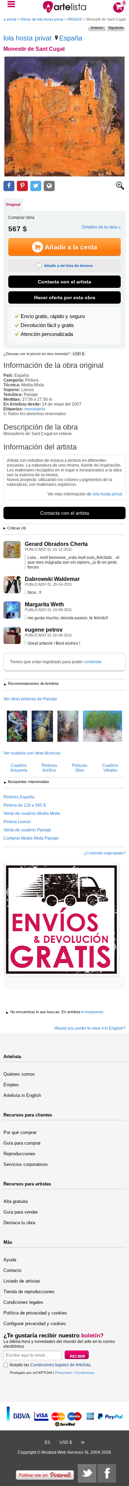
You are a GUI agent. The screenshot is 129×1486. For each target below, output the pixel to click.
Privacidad (63, 1372)
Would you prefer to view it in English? (90, 1028)
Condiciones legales (23, 1302)
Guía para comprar (22, 1143)
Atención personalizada (47, 334)
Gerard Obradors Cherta (56, 544)
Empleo (11, 1084)
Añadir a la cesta (71, 247)
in (83, 1442)
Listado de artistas (21, 1281)
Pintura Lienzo (17, 821)
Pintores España (18, 797)
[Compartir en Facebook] (8, 186)
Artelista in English (22, 1095)
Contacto (12, 1270)
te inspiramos (92, 1012)
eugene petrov (44, 630)
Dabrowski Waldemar (52, 579)
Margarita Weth (44, 604)
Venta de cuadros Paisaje (27, 830)
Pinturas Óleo (79, 768)
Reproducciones (19, 1153)
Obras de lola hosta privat (41, 19)
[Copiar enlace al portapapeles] (49, 186)
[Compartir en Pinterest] (22, 186)
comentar (92, 661)
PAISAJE (74, 19)
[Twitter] (87, 1473)
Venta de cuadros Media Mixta (31, 813)
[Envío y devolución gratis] (61, 920)
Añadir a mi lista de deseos (68, 266)
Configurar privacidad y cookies (34, 1323)
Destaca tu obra (19, 1222)
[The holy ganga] (68, 727)
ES (47, 1442)
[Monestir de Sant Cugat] (64, 116)
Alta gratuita (15, 1201)
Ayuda (9, 1259)
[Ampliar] (120, 188)
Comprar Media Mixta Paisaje (31, 838)
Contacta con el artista (64, 281)
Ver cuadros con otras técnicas (32, 753)
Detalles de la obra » (101, 227)
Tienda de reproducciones (29, 1291)
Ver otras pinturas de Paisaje (30, 699)
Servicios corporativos (25, 1164)
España (70, 38)
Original (13, 204)
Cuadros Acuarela (18, 768)
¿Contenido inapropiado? (105, 853)
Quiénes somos (19, 1074)
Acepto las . (51, 1364)
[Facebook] (106, 1473)
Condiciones (84, 1372)
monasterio (34, 409)
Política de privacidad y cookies (35, 1312)
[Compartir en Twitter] (35, 186)
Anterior (97, 28)
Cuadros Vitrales (110, 768)
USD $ (78, 354)
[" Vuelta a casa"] (42, 727)
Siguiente (115, 28)
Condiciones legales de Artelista (60, 1364)
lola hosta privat (27, 38)
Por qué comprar (19, 1132)
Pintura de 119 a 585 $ (24, 805)
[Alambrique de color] (17, 727)
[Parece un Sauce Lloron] (102, 727)
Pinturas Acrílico (49, 768)
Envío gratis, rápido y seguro (53, 316)
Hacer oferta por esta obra (64, 297)
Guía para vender (20, 1212)
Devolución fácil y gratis (47, 325)
